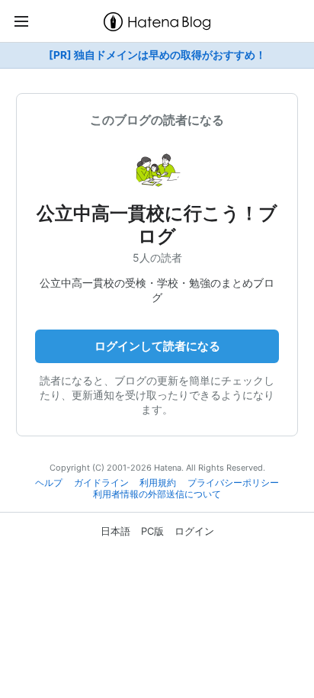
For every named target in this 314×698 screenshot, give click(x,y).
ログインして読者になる (157, 346)
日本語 (115, 531)
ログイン (194, 531)
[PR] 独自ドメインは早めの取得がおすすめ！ (157, 55)
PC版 (152, 531)
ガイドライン (101, 483)
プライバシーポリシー (233, 483)
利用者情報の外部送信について (157, 494)
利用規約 (157, 483)
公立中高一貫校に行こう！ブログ (157, 224)
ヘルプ (48, 483)
